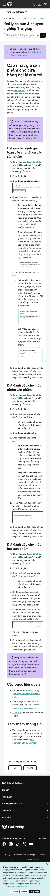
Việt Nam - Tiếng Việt (12, 838)
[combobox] (22, 35)
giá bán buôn (19, 90)
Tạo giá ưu (17, 713)
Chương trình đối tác (12, 804)
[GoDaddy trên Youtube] (31, 845)
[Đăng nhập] (39, 4)
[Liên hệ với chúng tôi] (34, 4)
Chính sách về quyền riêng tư (25, 855)
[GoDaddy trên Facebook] (4, 845)
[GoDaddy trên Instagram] (11, 845)
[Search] (43, 35)
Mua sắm (6, 817)
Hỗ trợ (5, 790)
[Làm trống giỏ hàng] (45, 4)
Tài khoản (6, 810)
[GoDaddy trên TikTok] (17, 845)
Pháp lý (7, 855)
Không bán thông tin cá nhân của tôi (25, 860)
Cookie (42, 855)
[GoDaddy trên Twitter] (24, 845)
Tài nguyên (7, 797)
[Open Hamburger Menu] (3, 4)
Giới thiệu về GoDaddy (12, 783)
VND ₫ (42, 838)
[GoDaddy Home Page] (13, 827)
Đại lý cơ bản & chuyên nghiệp (29, 18)
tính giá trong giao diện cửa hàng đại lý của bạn (26, 693)
